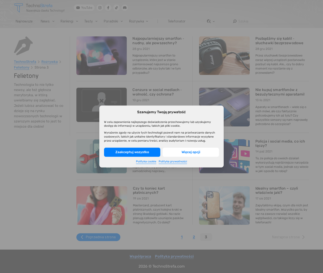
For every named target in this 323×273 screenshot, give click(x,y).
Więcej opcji (191, 152)
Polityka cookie (146, 161)
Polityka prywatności (173, 161)
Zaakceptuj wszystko (132, 152)
